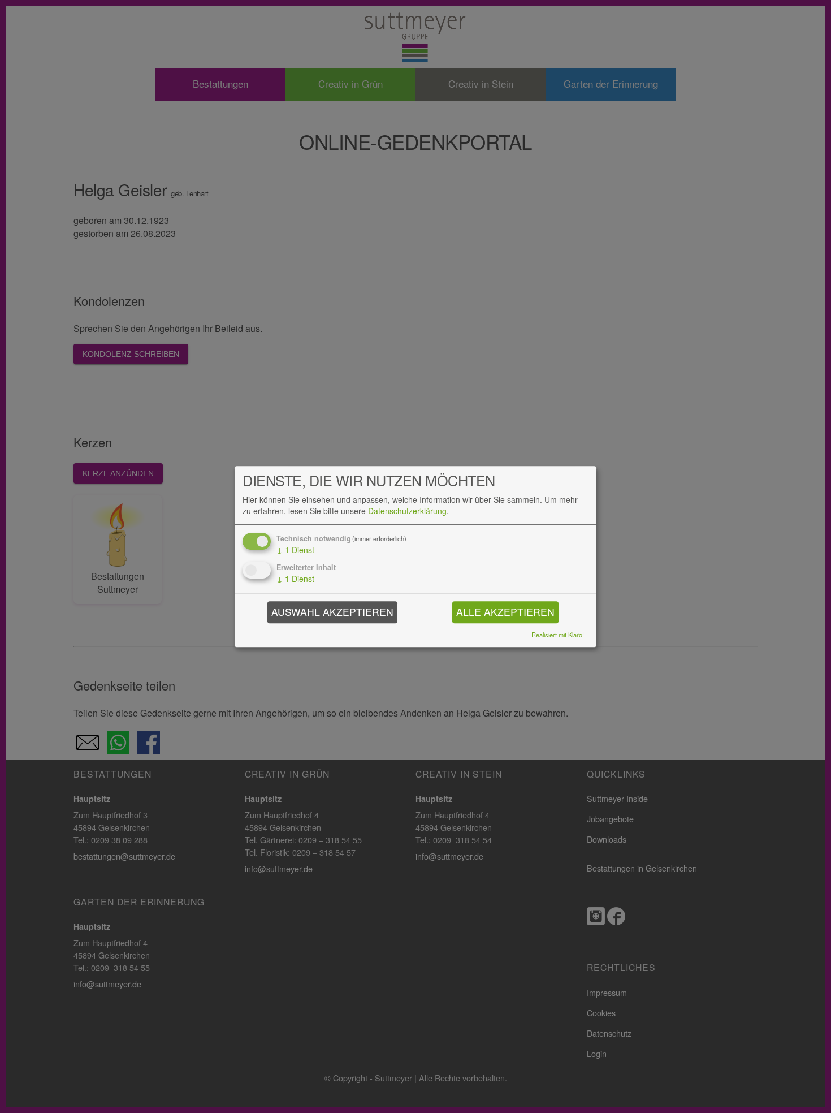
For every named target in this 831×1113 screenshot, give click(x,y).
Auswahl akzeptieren (332, 612)
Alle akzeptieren (505, 612)
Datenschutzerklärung (407, 511)
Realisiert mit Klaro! (557, 635)
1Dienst (295, 550)
